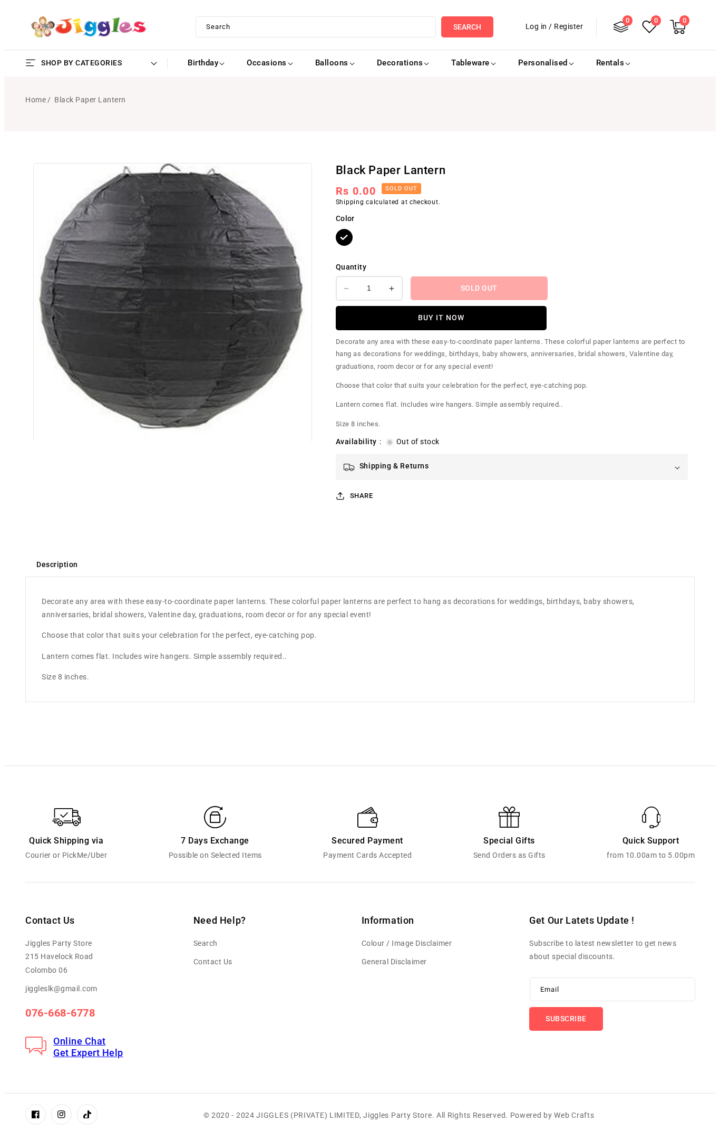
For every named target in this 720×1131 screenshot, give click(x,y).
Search (467, 27)
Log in (536, 26)
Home (35, 99)
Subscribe (566, 1018)
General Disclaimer (394, 961)
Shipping (350, 202)
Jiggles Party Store (397, 1115)
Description (57, 564)
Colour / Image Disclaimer (407, 943)
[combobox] (316, 26)
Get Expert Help (88, 1052)
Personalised (543, 63)
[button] (677, 27)
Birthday (203, 63)
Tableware (470, 63)
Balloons (331, 63)
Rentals (610, 63)
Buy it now (441, 318)
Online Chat (79, 1041)
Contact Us (212, 961)
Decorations (400, 63)
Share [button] (361, 496)
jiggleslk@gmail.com (61, 988)
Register (568, 26)
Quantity (351, 267)
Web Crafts (574, 1115)
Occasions (267, 63)
